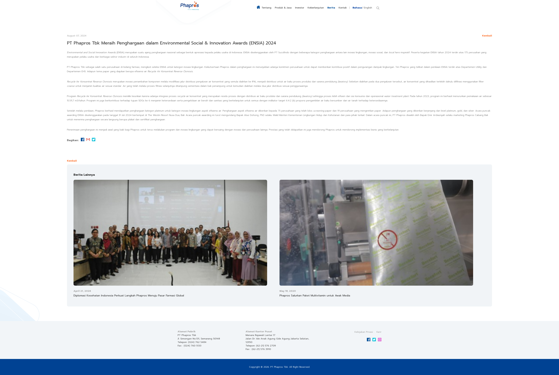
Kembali (487, 35)
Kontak (343, 8)
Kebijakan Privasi (363, 332)
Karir (378, 332)
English (368, 7)
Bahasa (357, 7)
